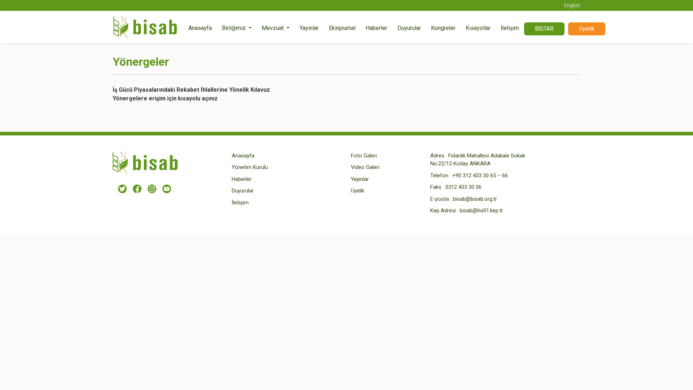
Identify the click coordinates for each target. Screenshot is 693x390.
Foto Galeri (364, 155)
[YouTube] (166, 188)
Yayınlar (309, 28)
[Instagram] (152, 188)
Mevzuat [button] (273, 28)
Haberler (376, 28)
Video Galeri (365, 167)
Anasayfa (200, 28)
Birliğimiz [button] (234, 28)
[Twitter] (122, 188)
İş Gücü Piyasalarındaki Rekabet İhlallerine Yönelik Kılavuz (191, 89)
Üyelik (586, 28)
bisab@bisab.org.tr (475, 199)
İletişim (510, 28)
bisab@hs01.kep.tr (481, 210)
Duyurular (409, 28)
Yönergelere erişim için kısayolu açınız (165, 98)
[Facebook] (137, 188)
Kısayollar (478, 28)
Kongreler (443, 28)
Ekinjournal (342, 28)
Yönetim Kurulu (250, 167)
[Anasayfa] (145, 28)
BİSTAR (544, 28)
